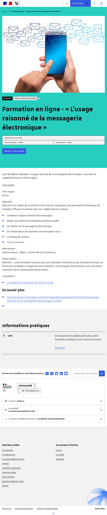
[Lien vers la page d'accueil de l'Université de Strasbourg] (16, 3)
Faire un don (78, 3)
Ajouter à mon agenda (14, 151)
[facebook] (47, 373)
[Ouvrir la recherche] (94, 3)
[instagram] (52, 373)
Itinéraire (60, 347)
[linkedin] (61, 373)
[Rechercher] (102, 373)
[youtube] (56, 373)
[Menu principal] (101, 3)
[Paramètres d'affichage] (66, 3)
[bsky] (66, 373)
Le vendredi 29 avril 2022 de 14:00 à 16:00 (30, 282)
